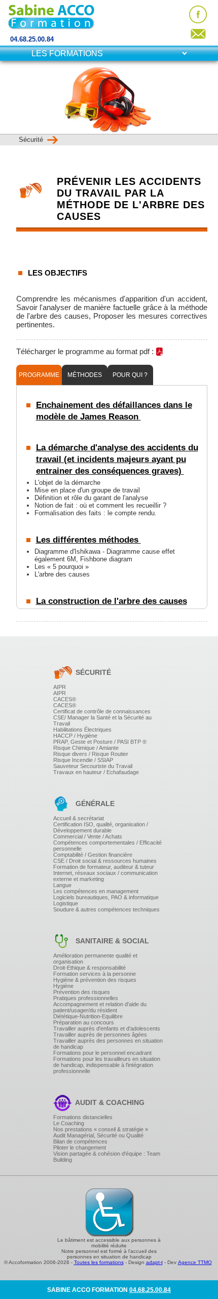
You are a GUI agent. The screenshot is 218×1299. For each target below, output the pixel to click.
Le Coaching (68, 1123)
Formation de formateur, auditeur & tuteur (103, 867)
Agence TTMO (195, 1262)
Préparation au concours (83, 1022)
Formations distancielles (83, 1117)
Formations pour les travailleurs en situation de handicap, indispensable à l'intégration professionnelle (106, 1065)
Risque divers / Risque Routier (90, 754)
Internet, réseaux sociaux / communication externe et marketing (105, 876)
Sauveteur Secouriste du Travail (92, 766)
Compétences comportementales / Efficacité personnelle (107, 845)
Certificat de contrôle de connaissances (102, 711)
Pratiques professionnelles (85, 998)
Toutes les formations (99, 1262)
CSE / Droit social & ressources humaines (105, 861)
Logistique (65, 903)
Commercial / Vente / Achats (87, 836)
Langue (62, 885)
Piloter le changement (79, 1147)
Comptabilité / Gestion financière (92, 855)
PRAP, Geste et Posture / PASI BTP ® (100, 742)
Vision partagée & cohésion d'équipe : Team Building (106, 1157)
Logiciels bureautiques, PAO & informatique (106, 897)
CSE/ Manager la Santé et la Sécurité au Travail (102, 720)
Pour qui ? (130, 374)
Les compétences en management (95, 891)
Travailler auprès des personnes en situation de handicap (108, 1044)
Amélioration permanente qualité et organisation (95, 958)
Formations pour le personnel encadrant (102, 1053)
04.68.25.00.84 (32, 39)
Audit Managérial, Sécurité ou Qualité (98, 1135)
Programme (39, 374)
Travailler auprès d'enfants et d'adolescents (106, 1028)
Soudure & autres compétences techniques (106, 909)
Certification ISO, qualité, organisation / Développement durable (100, 827)
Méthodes (84, 374)
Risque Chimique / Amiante (86, 748)
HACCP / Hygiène (75, 736)
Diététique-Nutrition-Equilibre (88, 1016)
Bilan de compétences (80, 1141)
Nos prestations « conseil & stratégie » (100, 1129)
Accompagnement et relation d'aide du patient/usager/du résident (100, 1007)
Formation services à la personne (94, 974)
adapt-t (154, 1262)
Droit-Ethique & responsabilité (89, 968)
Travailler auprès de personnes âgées (100, 1034)
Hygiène (63, 986)
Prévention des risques (81, 992)
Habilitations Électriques (82, 730)
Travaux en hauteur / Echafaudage (96, 772)
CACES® (64, 699)
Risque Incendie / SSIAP (83, 760)
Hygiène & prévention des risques (94, 980)
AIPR (59, 687)
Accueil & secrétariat (78, 818)
